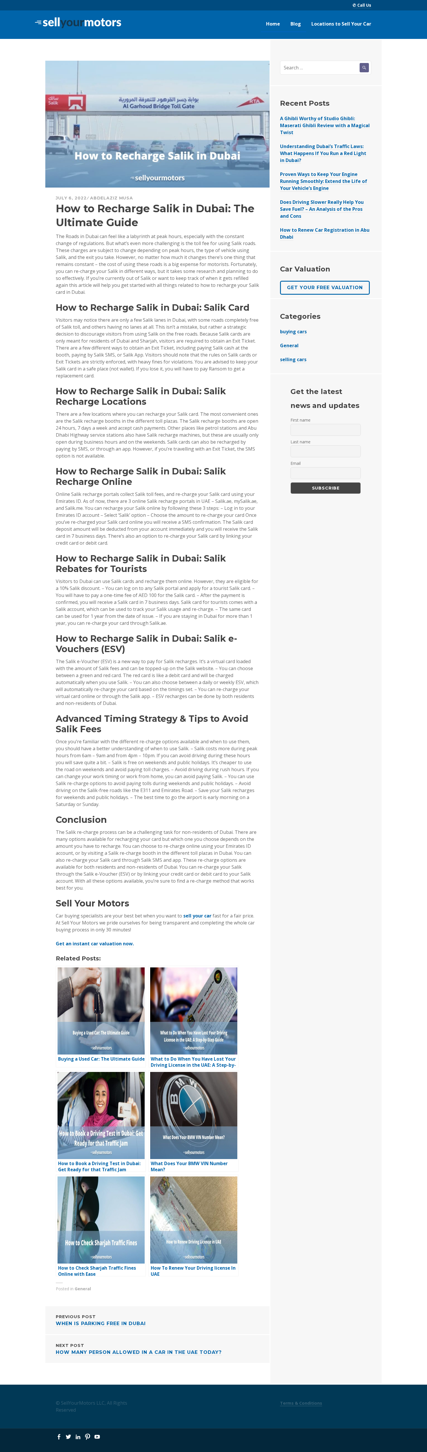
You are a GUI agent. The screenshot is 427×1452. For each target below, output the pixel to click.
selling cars (293, 359)
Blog (295, 24)
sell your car (197, 916)
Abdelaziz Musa (111, 198)
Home (273, 24)
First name (300, 420)
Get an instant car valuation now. (95, 943)
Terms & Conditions (301, 1403)
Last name (300, 442)
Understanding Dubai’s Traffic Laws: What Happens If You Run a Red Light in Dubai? (323, 153)
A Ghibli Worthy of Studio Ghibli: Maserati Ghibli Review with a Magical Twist (325, 125)
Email (295, 463)
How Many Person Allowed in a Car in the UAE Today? (139, 1349)
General (83, 1288)
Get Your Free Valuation (325, 287)
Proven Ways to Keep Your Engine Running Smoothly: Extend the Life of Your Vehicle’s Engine (323, 181)
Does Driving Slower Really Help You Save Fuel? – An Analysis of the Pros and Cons (322, 209)
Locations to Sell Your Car (341, 24)
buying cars (293, 331)
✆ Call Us (362, 5)
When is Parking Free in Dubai (101, 1320)
